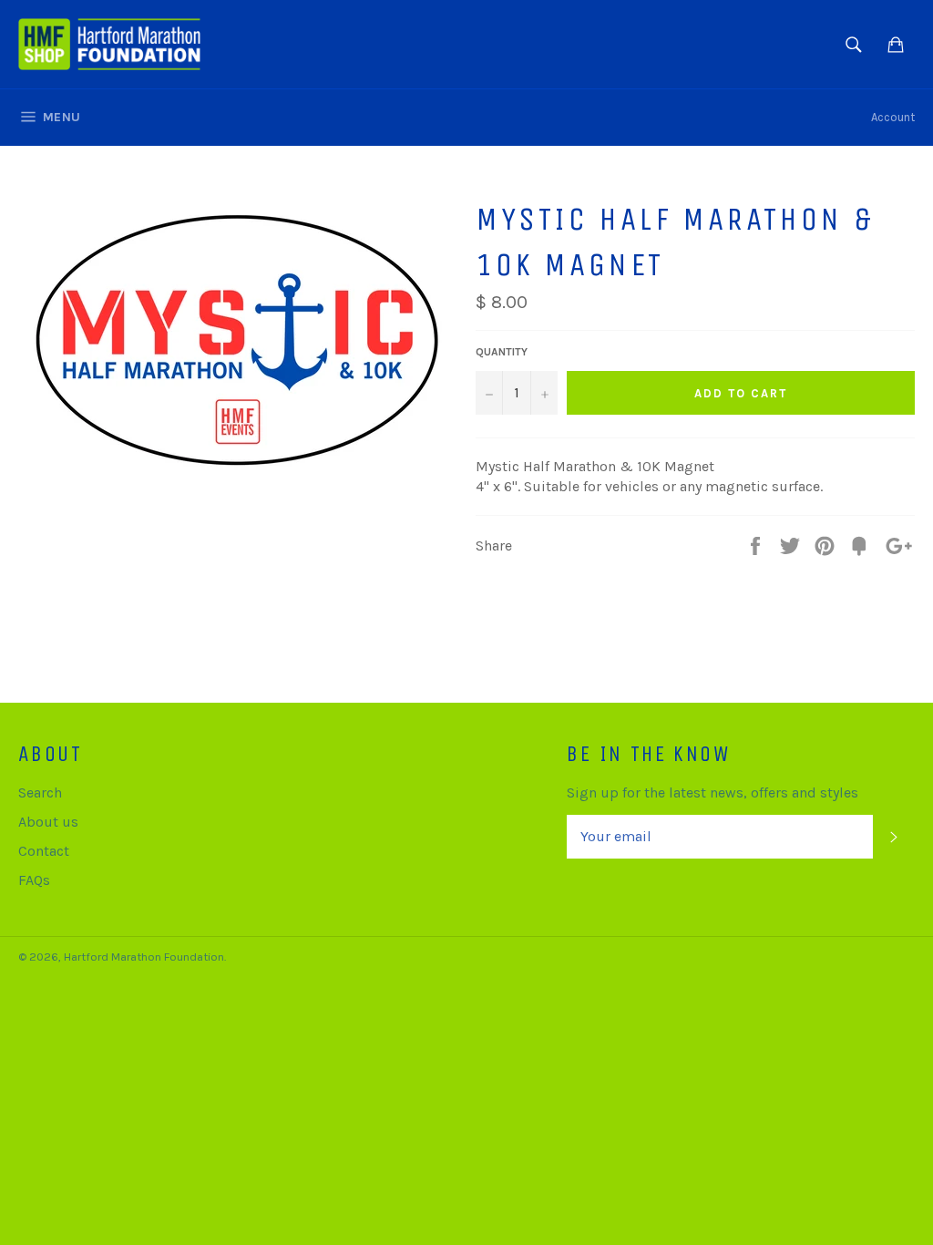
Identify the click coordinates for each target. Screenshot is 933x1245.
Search (40, 792)
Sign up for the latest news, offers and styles (712, 792)
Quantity (502, 351)
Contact (43, 850)
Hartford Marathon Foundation (144, 956)
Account (893, 117)
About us (48, 821)
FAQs (34, 880)
